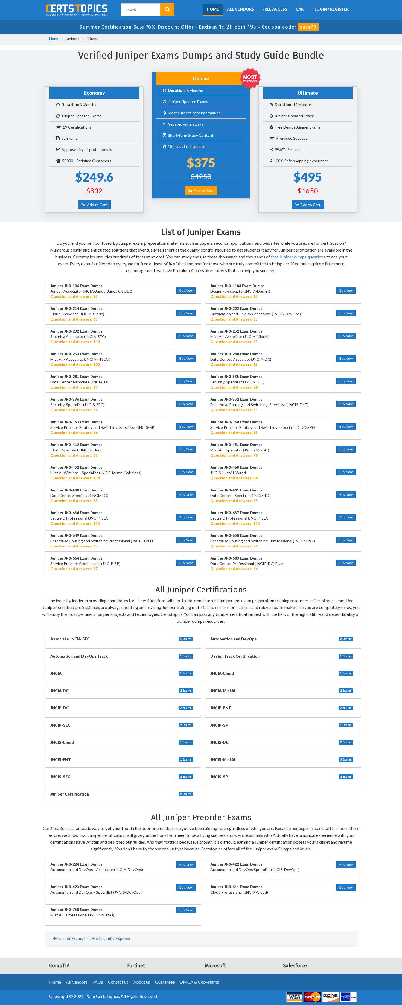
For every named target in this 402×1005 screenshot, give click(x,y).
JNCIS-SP (219, 776)
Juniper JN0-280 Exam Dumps (236, 354)
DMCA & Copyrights (199, 981)
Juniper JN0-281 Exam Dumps (76, 376)
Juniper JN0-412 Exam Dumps (76, 444)
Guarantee (165, 981)
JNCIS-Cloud (62, 742)
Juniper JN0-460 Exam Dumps (236, 467)
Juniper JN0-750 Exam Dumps (76, 909)
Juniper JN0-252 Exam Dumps (236, 331)
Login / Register (331, 9)
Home (213, 9)
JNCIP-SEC (60, 725)
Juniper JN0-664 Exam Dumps (76, 558)
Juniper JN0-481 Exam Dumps (236, 490)
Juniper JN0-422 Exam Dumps (236, 864)
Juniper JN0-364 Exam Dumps (236, 422)
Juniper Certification (69, 794)
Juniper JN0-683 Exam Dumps (236, 558)
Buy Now (186, 290)
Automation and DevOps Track (79, 656)
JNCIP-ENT (220, 708)
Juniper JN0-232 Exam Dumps (76, 331)
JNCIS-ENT (60, 759)
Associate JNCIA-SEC (70, 639)
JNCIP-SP (219, 725)
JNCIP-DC (59, 708)
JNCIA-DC (59, 690)
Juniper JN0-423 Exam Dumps (76, 887)
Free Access (274, 9)
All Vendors (240, 9)
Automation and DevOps (233, 639)
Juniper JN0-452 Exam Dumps (76, 467)
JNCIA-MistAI (222, 690)
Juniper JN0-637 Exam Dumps (236, 513)
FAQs (97, 981)
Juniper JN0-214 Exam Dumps (76, 308)
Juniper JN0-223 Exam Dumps (236, 308)
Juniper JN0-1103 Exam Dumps (237, 286)
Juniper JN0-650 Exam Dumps (236, 535)
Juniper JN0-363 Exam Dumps (76, 422)
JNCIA (56, 673)
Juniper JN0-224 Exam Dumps (76, 864)
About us (141, 981)
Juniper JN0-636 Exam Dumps (76, 513)
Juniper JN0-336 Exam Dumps (76, 399)
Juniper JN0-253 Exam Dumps (76, 354)
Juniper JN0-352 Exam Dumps (236, 399)
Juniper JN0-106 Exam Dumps (76, 286)
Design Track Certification (235, 656)
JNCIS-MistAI (222, 759)
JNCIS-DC (219, 742)
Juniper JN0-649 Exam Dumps (76, 535)
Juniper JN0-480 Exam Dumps (76, 490)
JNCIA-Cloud (222, 673)
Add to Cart (96, 204)
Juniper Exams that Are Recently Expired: (93, 938)
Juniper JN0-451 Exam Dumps (236, 444)
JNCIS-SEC (60, 776)
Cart (301, 9)
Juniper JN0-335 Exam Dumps (236, 376)
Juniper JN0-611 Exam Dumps (236, 887)
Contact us (118, 981)
